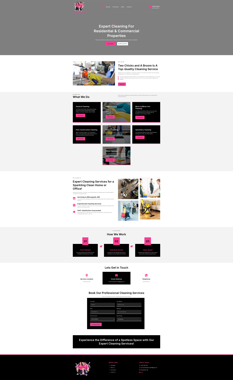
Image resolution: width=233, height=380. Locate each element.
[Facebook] (140, 372)
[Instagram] (142, 372)
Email (91, 308)
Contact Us (129, 6)
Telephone (118, 308)
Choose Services (93, 315)
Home (102, 6)
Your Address (119, 301)
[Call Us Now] (150, 7)
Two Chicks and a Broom (80, 12)
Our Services (116, 6)
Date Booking (119, 315)
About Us (108, 6)
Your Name (92, 301)
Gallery (122, 6)
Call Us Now (156, 6)
